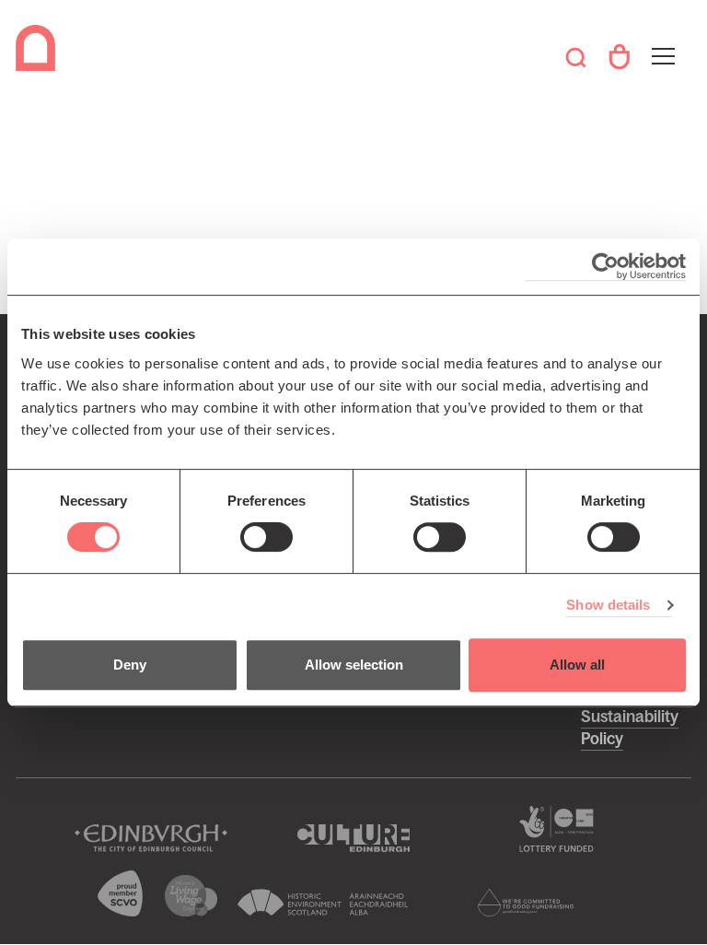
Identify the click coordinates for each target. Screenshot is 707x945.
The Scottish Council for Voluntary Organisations (120, 893)
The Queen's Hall (39, 48)
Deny (129, 664)
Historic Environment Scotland (323, 902)
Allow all (577, 664)
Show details (608, 604)
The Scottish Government (556, 829)
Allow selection (354, 664)
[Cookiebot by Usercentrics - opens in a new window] (605, 266)
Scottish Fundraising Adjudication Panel (525, 902)
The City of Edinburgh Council (151, 838)
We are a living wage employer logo (191, 895)
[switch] (266, 537)
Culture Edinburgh (353, 838)
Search (576, 57)
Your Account (618, 57)
